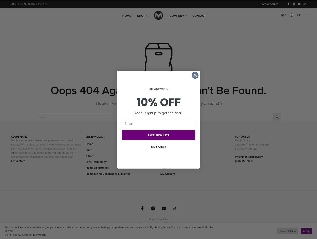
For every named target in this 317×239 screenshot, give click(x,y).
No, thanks (158, 147)
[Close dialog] (195, 75)
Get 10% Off (158, 135)
